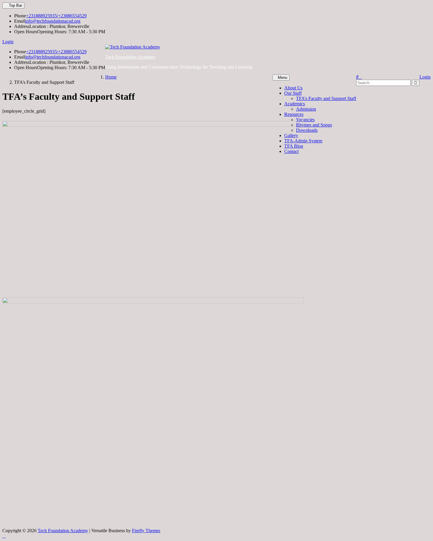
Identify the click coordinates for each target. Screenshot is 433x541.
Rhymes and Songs (314, 124)
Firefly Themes (146, 530)
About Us (293, 87)
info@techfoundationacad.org (52, 21)
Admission (306, 108)
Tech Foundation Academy (130, 56)
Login (8, 41)
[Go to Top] (4, 535)
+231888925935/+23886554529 (56, 15)
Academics (294, 103)
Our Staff (293, 93)
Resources (293, 114)
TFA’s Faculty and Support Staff (326, 98)
